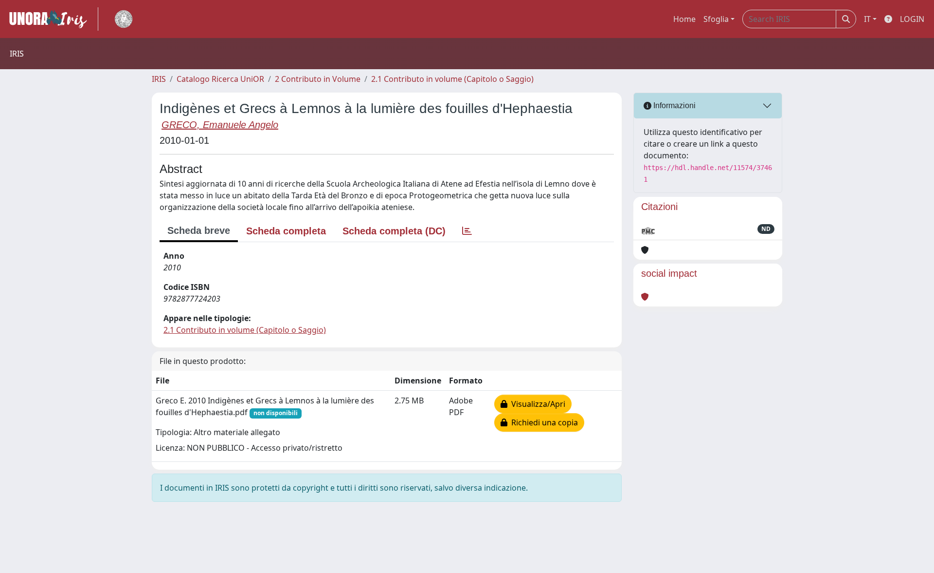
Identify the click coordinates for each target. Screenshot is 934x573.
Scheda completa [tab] (286, 231)
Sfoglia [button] (716, 19)
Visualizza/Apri (536, 404)
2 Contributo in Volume (317, 79)
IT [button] (867, 19)
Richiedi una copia (542, 422)
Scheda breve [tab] (198, 230)
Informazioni (673, 105)
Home (684, 19)
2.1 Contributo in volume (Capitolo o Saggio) (452, 79)
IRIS (159, 79)
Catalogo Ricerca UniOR (220, 79)
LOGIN (912, 19)
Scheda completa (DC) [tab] (394, 231)
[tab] (467, 231)
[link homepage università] (123, 19)
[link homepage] (52, 19)
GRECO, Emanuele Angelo (220, 124)
